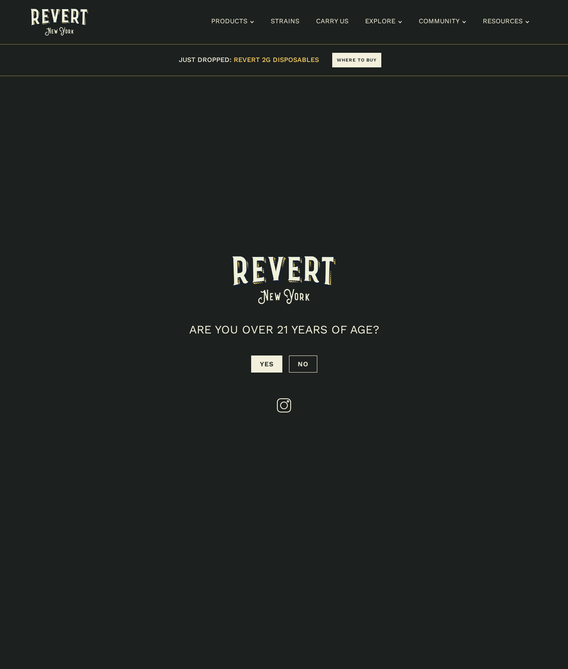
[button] (233, 22)
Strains (285, 21)
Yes (267, 364)
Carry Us (332, 21)
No (303, 364)
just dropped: (249, 60)
